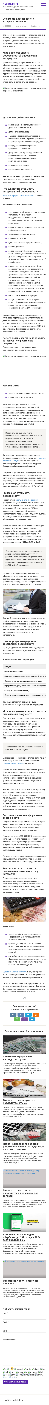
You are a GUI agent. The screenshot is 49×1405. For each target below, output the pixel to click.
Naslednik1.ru (10, 4)
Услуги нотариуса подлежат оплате (18, 195)
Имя (5, 1313)
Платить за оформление (14, 763)
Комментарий (9, 1340)
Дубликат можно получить (15, 972)
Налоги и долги (21, 26)
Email (6, 1322)
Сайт (5, 1331)
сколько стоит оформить (27, 500)
